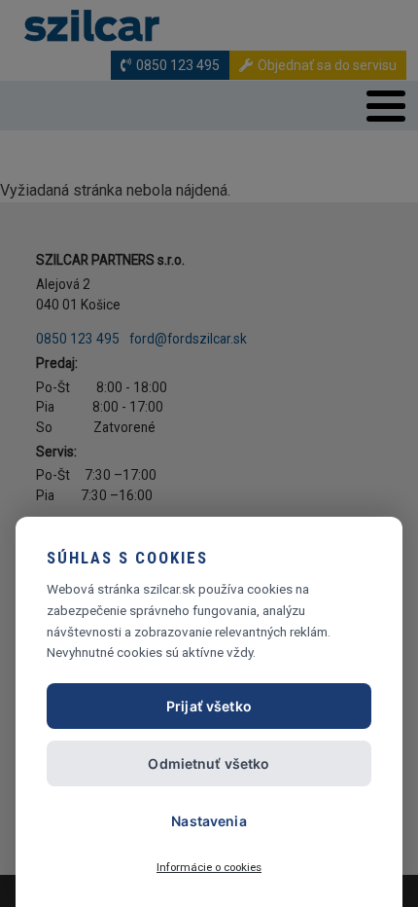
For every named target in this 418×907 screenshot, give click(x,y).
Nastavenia (208, 821)
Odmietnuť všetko (208, 763)
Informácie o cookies (209, 867)
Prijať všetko (209, 706)
